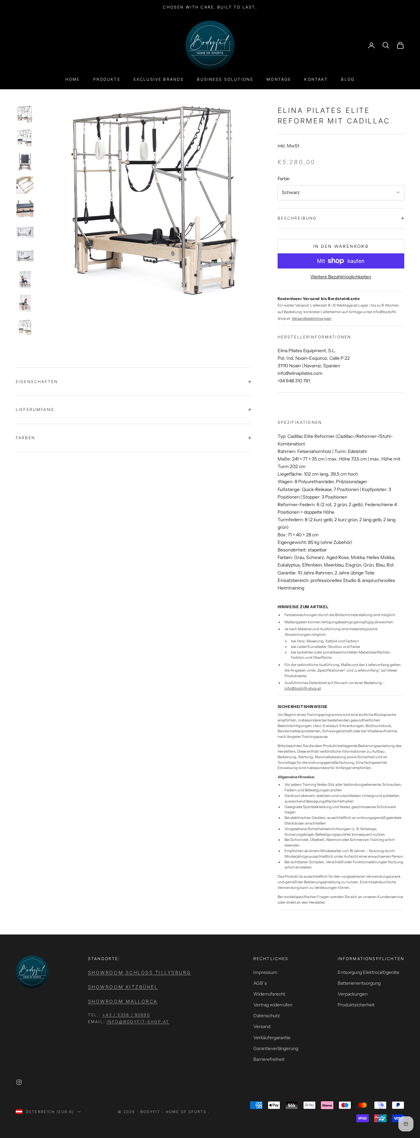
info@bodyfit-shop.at (302, 688)
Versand (261, 1026)
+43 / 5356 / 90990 (126, 1014)
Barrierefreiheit (268, 1059)
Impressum (265, 972)
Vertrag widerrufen (272, 1005)
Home (72, 79)
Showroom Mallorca (123, 1001)
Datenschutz (266, 1016)
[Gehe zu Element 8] (25, 279)
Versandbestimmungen (311, 318)
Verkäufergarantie (271, 1038)
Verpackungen (353, 994)
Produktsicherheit (356, 1005)
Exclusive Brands (159, 79)
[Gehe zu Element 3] (25, 161)
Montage (278, 79)
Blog (348, 79)
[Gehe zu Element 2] (25, 138)
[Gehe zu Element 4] (25, 185)
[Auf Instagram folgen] (19, 1082)
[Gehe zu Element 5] (25, 209)
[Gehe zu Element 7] (25, 256)
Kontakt (316, 79)
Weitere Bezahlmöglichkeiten (340, 277)
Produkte (106, 79)
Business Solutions (225, 79)
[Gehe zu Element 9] (25, 303)
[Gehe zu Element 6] (25, 232)
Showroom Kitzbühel (123, 987)
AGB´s (260, 983)
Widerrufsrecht (269, 994)
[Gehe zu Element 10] (25, 327)
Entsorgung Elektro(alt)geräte (368, 972)
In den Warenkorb (340, 246)
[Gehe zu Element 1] (25, 114)
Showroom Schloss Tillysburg (139, 972)
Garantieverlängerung (275, 1048)
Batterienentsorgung (359, 983)
